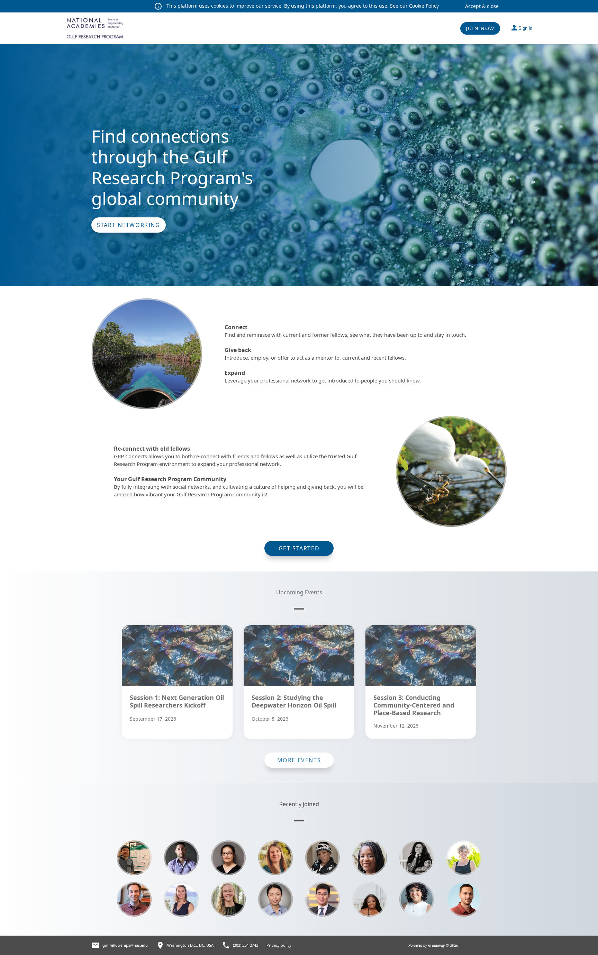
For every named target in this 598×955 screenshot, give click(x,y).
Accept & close (482, 6)
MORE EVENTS (299, 760)
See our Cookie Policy (415, 5)
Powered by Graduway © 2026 (433, 945)
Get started (299, 548)
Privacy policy (278, 945)
